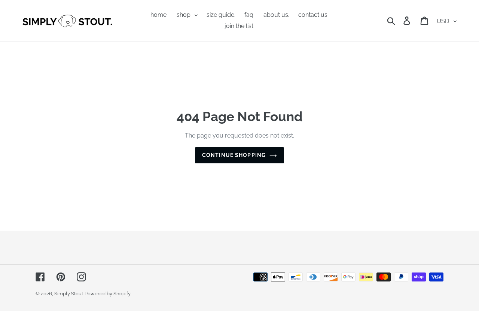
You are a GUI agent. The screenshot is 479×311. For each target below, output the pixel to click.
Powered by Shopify (108, 293)
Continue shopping (234, 155)
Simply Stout (68, 293)
